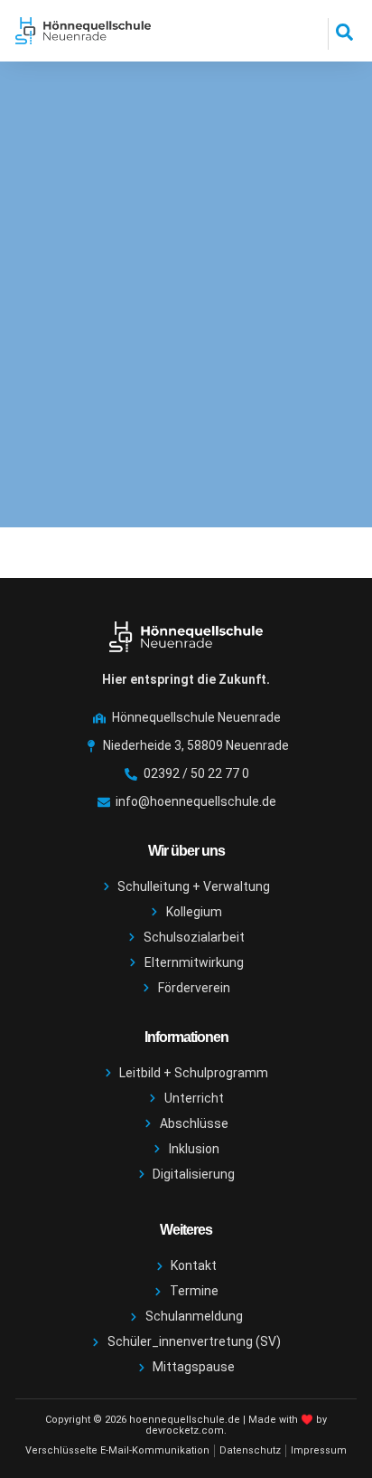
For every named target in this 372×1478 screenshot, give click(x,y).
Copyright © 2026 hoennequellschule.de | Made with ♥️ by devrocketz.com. (186, 1425)
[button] (344, 34)
